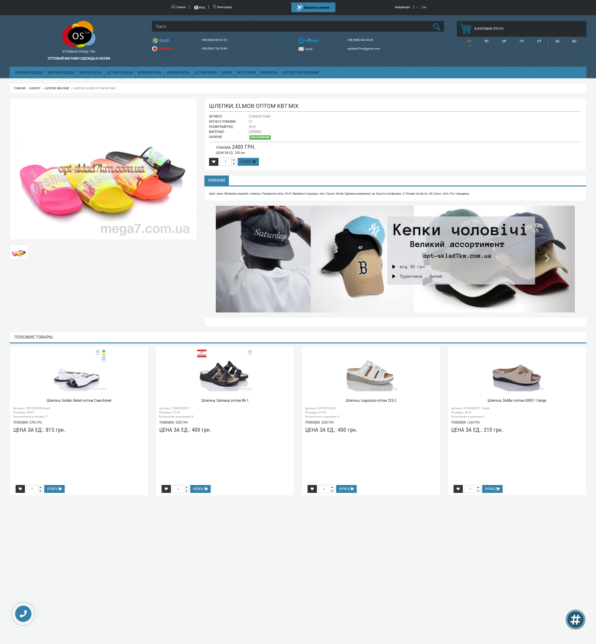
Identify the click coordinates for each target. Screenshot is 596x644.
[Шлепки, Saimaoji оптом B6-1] (225, 370)
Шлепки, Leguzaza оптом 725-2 (371, 400)
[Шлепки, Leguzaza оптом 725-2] (371, 370)
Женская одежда (61, 72)
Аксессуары (246, 72)
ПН (469, 41)
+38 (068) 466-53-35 (360, 40)
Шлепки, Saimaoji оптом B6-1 (225, 400)
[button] (243, 259)
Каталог (35, 88)
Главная (19, 88)
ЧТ (522, 41)
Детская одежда (120, 72)
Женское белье (90, 72)
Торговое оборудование (300, 72)
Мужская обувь (150, 72)
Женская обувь (178, 72)
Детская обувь (206, 72)
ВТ (487, 41)
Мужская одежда (29, 72)
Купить (246, 162)
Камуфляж (269, 72)
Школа (227, 72)
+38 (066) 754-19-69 (214, 48)
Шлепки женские (57, 88)
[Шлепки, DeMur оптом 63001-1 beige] (517, 370)
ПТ (539, 41)
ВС (574, 41)
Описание (216, 180)
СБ (557, 41)
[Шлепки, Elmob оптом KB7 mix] (103, 169)
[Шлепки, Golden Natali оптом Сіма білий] (79, 370)
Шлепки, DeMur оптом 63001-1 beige (517, 400)
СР (504, 41)
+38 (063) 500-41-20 (214, 40)
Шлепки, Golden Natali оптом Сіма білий (79, 400)
